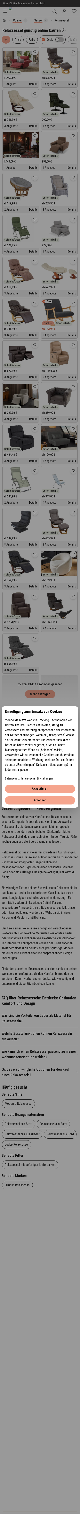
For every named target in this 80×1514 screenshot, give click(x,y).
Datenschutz (12, 778)
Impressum (28, 778)
